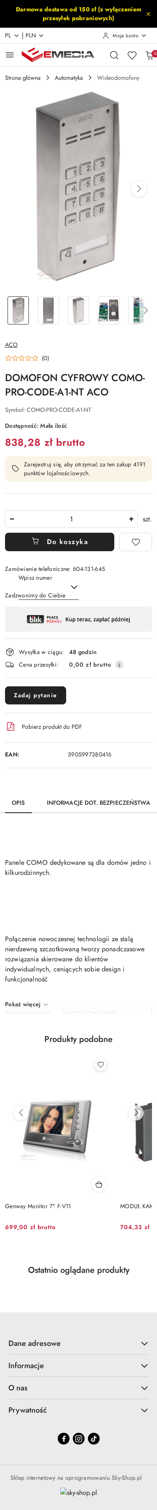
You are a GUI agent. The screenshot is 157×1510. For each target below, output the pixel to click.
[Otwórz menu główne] (10, 55)
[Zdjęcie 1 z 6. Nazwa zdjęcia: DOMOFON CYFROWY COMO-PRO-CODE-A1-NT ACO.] (18, 310)
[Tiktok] (94, 1439)
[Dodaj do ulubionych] (135, 542)
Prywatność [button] (27, 1410)
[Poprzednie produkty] (20, 1112)
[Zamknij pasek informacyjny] (148, 14)
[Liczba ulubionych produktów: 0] (131, 55)
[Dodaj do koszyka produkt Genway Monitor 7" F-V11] (99, 1184)
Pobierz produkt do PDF (52, 726)
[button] (139, 189)
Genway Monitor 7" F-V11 (38, 1206)
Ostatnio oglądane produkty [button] (78, 1270)
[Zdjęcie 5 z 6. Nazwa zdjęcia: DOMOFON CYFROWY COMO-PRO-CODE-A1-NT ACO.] (138, 310)
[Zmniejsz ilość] (11, 519)
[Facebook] (63, 1439)
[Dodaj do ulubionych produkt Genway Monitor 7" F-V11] (100, 1064)
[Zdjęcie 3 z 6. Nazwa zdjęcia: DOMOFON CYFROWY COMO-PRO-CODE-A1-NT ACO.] (78, 310)
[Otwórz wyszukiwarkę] (114, 55)
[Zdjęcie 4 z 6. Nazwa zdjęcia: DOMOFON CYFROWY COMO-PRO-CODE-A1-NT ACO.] (108, 310)
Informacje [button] (26, 1365)
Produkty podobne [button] (78, 1039)
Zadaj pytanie (35, 695)
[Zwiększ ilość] (131, 519)
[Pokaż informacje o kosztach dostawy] (119, 664)
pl (8, 35)
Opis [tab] (18, 802)
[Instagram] (79, 1439)
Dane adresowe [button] (34, 1343)
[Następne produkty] (136, 1112)
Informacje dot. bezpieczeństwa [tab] (98, 802)
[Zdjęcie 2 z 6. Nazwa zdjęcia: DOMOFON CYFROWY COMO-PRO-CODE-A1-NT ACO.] (48, 310)
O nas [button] (18, 1387)
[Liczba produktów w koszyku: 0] (149, 55)
